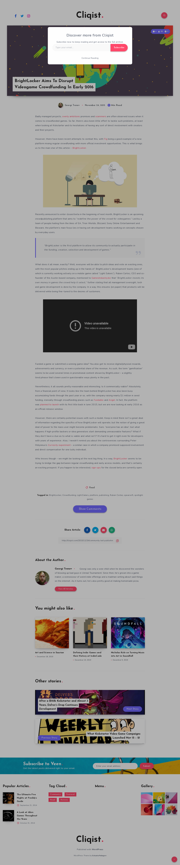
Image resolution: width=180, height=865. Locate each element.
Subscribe (119, 47)
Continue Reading (90, 58)
